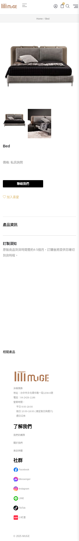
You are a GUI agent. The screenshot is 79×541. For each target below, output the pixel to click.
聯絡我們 (23, 183)
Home (39, 18)
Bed (6, 146)
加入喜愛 (12, 197)
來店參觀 (18, 450)
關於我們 (18, 443)
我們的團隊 (19, 435)
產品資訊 (10, 225)
